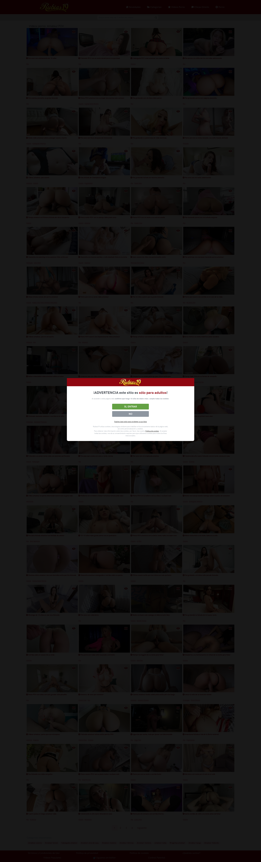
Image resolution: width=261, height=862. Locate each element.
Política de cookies (152, 431)
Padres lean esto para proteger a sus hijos (130, 422)
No (130, 413)
